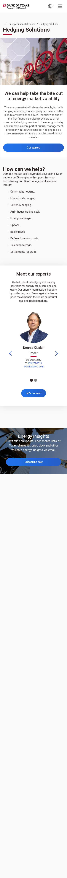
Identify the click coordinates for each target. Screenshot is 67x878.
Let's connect (34, 393)
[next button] (56, 353)
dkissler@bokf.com (34, 366)
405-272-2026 (35, 363)
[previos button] (10, 353)
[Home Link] (16, 6)
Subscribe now (34, 461)
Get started (33, 147)
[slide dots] (31, 380)
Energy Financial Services (22, 24)
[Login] (50, 6)
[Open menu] (60, 6)
